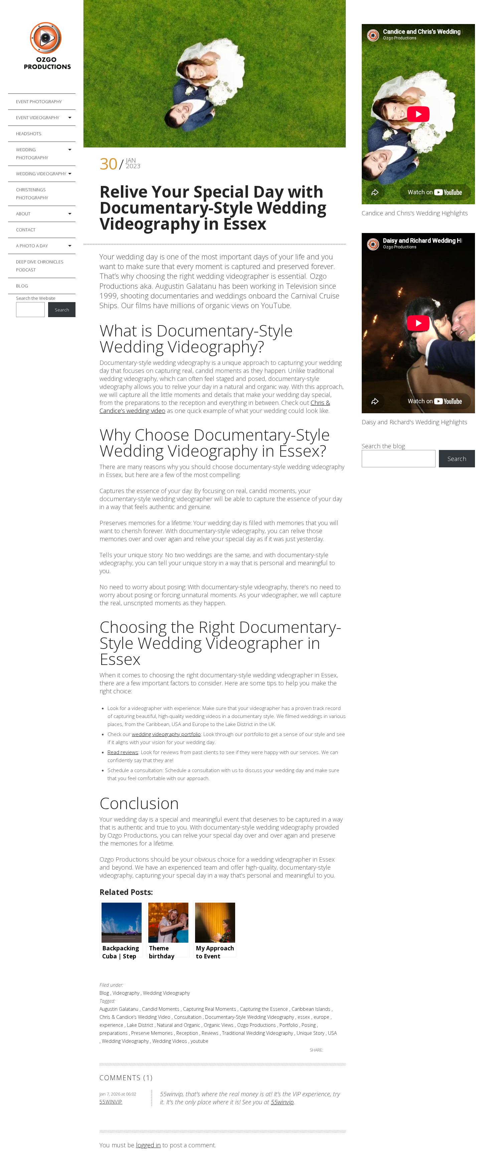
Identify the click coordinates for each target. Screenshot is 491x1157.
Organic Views (219, 1025)
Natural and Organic (179, 1025)
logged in (148, 1145)
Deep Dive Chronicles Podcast (39, 266)
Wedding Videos (170, 1041)
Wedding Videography (41, 174)
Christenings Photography (32, 194)
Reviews (211, 1033)
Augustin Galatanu (120, 1009)
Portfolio (289, 1025)
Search (62, 310)
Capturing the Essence (264, 1009)
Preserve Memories (152, 1033)
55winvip (111, 1102)
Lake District (141, 1025)
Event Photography (39, 101)
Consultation (188, 1017)
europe (322, 1017)
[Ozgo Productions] (45, 47)
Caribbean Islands (312, 1009)
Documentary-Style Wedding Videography (250, 1017)
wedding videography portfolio (166, 734)
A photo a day (32, 246)
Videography (127, 993)
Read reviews (123, 752)
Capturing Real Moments (210, 1009)
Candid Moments (161, 1009)
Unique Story (311, 1033)
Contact (25, 230)
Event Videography (37, 117)
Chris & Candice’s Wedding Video (136, 1017)
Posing (309, 1025)
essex (304, 1017)
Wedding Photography (32, 154)
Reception (187, 1033)
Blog (22, 286)
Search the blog (383, 446)
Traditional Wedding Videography (258, 1033)
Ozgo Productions (257, 1025)
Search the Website (35, 298)
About (23, 214)
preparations (114, 1033)
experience (112, 1025)
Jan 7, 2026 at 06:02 (118, 1094)
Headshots (28, 134)
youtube (199, 1041)
